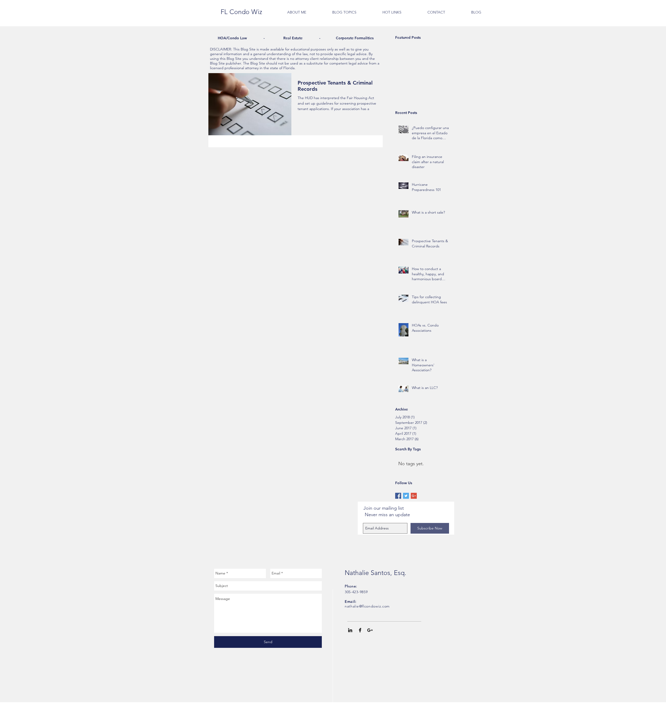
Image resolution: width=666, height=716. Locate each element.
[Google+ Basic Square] (414, 496)
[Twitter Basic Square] (406, 496)
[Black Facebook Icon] (360, 630)
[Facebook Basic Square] (398, 496)
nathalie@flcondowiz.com (367, 606)
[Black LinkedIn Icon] (350, 630)
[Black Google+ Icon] (370, 630)
